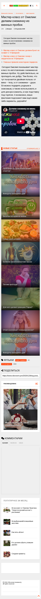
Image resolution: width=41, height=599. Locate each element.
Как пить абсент (18, 532)
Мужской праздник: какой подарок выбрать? (17, 424)
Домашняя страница (7, 13)
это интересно (19, 13)
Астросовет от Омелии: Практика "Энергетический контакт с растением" (24, 510)
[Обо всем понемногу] (19, 5)
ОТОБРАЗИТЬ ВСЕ (33, 148)
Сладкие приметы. (19, 554)
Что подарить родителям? (17, 405)
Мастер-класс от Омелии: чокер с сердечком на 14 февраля (16, 57)
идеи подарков (30, 13)
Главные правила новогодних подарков (20, 62)
